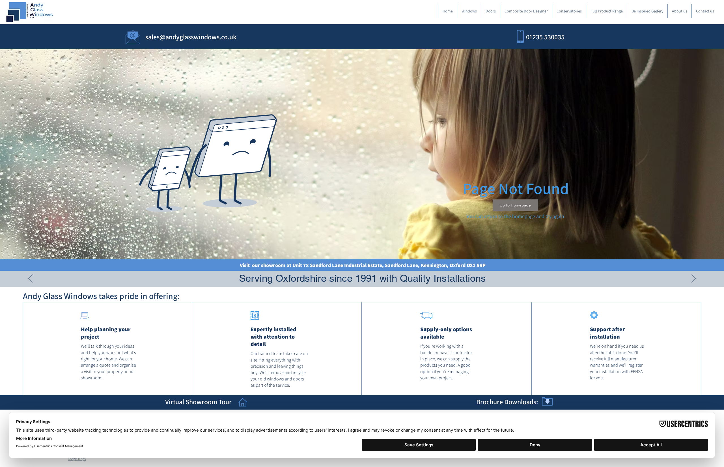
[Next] (693, 278)
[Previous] (30, 278)
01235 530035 (545, 36)
